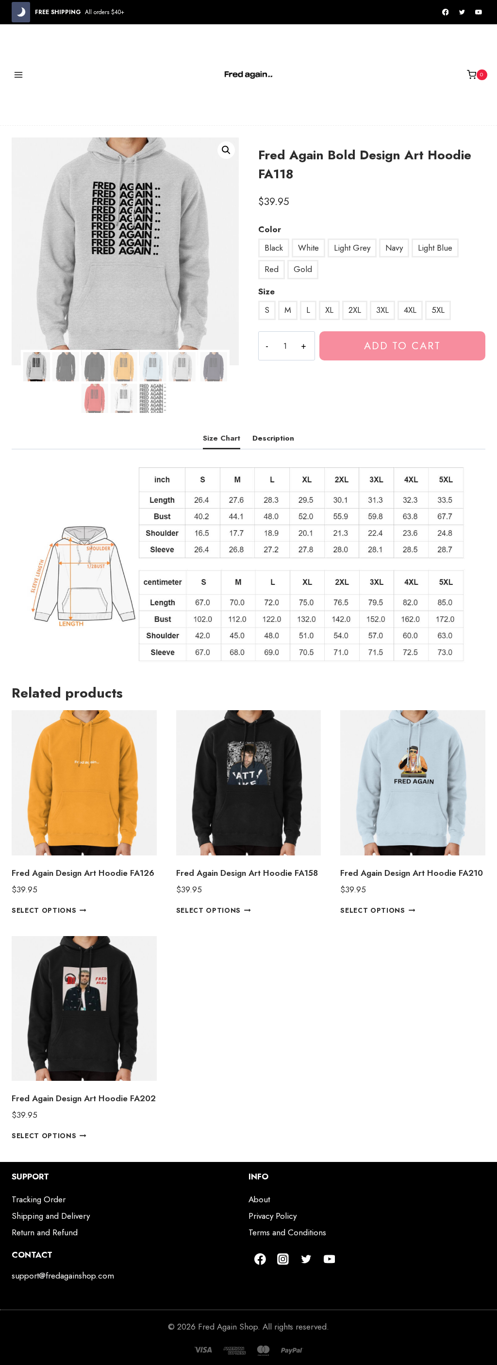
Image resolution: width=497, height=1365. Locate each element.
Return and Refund (45, 1232)
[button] (226, 150)
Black (274, 248)
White (308, 248)
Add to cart (402, 345)
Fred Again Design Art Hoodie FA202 (84, 1098)
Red (272, 269)
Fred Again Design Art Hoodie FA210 (411, 873)
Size (266, 291)
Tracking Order (39, 1199)
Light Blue (435, 248)
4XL (410, 310)
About (259, 1199)
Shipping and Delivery (51, 1216)
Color (269, 229)
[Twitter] (462, 12)
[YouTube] (478, 12)
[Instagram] (283, 1259)
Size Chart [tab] (221, 438)
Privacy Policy (272, 1216)
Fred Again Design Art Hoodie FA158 (247, 873)
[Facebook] (445, 12)
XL (329, 310)
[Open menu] (19, 74)
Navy (394, 248)
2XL (354, 310)
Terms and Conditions (287, 1232)
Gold (303, 269)
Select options (44, 910)
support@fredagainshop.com (63, 1275)
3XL (382, 310)
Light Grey (352, 248)
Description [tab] (273, 438)
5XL (438, 310)
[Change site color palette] (21, 12)
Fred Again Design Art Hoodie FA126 (83, 873)
